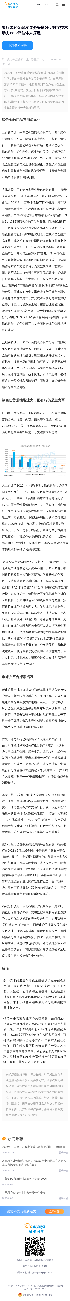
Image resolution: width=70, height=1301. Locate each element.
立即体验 (54, 1211)
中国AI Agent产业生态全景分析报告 (23, 1192)
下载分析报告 (17, 45)
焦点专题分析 (15, 59)
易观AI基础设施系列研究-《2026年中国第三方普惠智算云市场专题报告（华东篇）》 (34, 1163)
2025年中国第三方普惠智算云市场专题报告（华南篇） (35, 1147)
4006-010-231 (43, 4)
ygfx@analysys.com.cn (42, 1272)
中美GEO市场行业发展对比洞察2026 (24, 1178)
